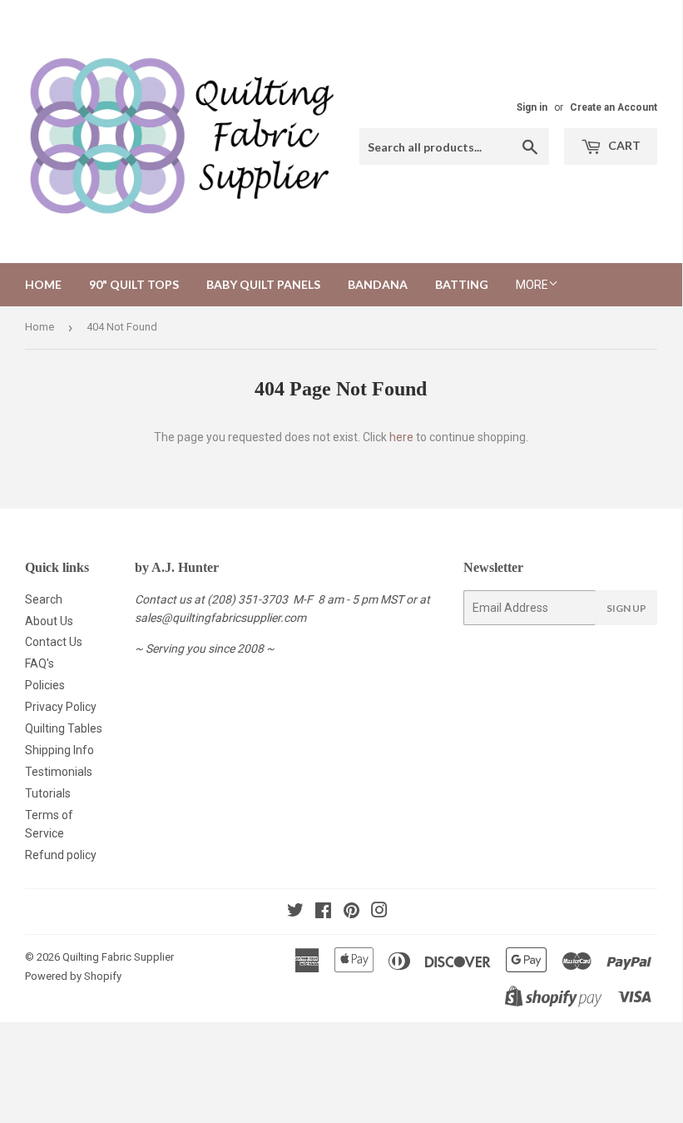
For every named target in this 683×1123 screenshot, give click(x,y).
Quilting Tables (63, 728)
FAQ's (39, 663)
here (401, 437)
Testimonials (58, 771)
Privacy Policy (61, 706)
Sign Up (626, 608)
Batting (461, 284)
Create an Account (613, 107)
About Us (49, 621)
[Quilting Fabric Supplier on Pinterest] (351, 912)
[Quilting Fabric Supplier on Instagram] (379, 912)
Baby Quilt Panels (263, 284)
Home (43, 284)
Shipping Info (59, 750)
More (532, 284)
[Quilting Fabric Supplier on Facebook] (323, 912)
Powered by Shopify (73, 976)
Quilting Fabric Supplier (118, 957)
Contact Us (53, 641)
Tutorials (48, 793)
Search (43, 599)
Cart (623, 145)
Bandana (378, 284)
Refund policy (61, 855)
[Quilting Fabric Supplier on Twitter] (295, 912)
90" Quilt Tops (134, 284)
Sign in (532, 107)
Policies (45, 685)
